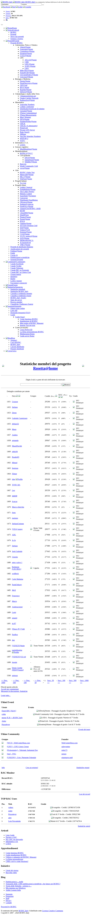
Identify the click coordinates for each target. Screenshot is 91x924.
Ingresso (15, 468)
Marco (14, 601)
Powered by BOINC (8, 907)
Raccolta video (11, 873)
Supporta (9, 894)
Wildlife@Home (31, 162)
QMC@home (25, 245)
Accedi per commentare (10, 689)
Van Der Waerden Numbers (30, 136)
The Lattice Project (27, 192)
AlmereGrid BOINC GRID (30, 209)
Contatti (9, 903)
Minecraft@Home (27, 175)
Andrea (15, 435)
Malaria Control (26, 194)
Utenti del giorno (12, 870)
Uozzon (15, 402)
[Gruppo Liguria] (31, 568)
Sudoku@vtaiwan (26, 204)
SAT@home (24, 238)
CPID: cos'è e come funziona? (17, 861)
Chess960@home (26, 213)
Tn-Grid (23, 183)
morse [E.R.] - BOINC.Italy (12, 718)
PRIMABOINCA (26, 240)
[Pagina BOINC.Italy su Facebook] (5, 7)
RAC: (7, 18)
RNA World (24, 87)
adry (10, 818)
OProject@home (26, 202)
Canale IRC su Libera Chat (20, 272)
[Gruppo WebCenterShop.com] (3, 743)
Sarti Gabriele (17, 551)
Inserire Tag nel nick (27, 325)
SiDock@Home (26, 92)
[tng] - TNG (11, 754)
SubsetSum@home (32, 160)
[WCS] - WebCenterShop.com (18, 743)
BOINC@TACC (26, 153)
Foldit (12, 253)
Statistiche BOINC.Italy (19, 291)
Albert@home (25, 47)
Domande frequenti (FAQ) (20, 313)
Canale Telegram (16, 268)
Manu (14, 429)
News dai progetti (17, 37)
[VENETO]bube (18, 646)
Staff (7, 898)
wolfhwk (15, 574)
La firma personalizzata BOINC (32, 332)
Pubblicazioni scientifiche (20, 257)
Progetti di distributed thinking (21, 247)
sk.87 (14, 623)
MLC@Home (25, 177)
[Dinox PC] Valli (18, 629)
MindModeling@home (28, 149)
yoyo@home (25, 168)
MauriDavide (17, 446)
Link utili (13, 311)
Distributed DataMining (29, 200)
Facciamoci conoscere (18, 283)
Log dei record (84, 794)
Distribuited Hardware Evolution (32, 109)
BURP (22, 211)
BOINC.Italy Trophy (18, 298)
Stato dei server (16, 300)
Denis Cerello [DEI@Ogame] (18, 669)
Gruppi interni (15, 274)
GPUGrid (23, 85)
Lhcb (27, 68)
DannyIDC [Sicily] (9, 711)
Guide (12, 315)
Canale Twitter (15, 266)
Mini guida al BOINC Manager (31, 323)
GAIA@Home (25, 56)
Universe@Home (26, 77)
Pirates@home (25, 217)
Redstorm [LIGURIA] (16, 568)
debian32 (15, 424)
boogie (14, 662)
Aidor (4, 721)
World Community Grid (29, 166)
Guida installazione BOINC (16, 855)
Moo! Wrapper (25, 117)
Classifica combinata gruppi (20, 296)
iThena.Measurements (28, 115)
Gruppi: (8, 13)
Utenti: (8, 11)
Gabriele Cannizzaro (19, 418)
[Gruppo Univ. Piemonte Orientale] (3, 758)
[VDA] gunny (17, 529)
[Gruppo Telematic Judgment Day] (3, 750)
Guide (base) (20, 317)
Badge (12, 279)
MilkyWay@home (27, 71)
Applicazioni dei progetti (19, 249)
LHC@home (29, 64)
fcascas (14, 501)
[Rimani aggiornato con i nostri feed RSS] (27, 7)
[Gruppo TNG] (3, 754)
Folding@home (16, 251)
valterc (10, 807)
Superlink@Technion (28, 196)
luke (13, 479)
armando (15, 440)
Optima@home (25, 223)
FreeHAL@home (26, 206)
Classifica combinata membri (21, 294)
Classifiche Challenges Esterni (21, 304)
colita (4, 714)
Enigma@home (26, 232)
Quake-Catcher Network (29, 98)
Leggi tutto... (6, 695)
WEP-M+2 (24, 138)
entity (10, 811)
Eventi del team (84, 729)
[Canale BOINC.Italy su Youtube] (13, 7)
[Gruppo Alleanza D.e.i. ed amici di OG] (31, 669)
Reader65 (15, 457)
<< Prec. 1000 (4, 681)
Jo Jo (14, 540)
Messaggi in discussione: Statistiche (14, 691)
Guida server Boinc (27, 336)
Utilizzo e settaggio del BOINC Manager (21, 857)
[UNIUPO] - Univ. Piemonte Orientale (21, 758)
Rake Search (24, 132)
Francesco (16, 596)
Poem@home (25, 219)
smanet (14, 618)
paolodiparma (17, 650)
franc (14, 513)
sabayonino (65, 747)
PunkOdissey (17, 585)
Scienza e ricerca (16, 39)
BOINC (13, 32)
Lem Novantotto (14, 821)
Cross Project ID (26, 330)
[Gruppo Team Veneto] (31, 646)
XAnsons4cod (25, 243)
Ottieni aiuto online (17, 308)
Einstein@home (26, 54)
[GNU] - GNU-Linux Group (18, 747)
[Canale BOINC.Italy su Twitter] (19, 7)
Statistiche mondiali (17, 289)
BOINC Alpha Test (27, 172)
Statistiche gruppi (82, 768)
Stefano (15, 407)
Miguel (14, 463)
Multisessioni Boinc (27, 334)
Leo (13, 490)
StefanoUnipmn (18, 524)
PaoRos (15, 635)
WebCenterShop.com (69, 743)
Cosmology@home (27, 51)
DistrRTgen (24, 215)
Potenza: (8, 16)
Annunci (13, 340)
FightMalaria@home (27, 189)
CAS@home (25, 234)
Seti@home (24, 228)
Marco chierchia (18, 507)
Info (3, 768)
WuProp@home (26, 179)
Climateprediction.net (28, 96)
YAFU (22, 141)
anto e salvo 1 (17, 562)
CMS (27, 62)
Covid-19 (14, 255)
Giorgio (15, 557)
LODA (22, 145)
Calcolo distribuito (17, 347)
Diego (14, 413)
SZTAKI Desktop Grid (28, 226)
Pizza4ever (6, 725)
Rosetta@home (25, 90)
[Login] (43, 4)
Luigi (14, 612)
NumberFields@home (28, 121)
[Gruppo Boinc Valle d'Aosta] (31, 529)
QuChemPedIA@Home (29, 75)
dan (13, 640)
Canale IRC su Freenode (19, 270)
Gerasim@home (26, 111)
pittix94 (15, 452)
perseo (63, 754)
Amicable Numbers (27, 104)
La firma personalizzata (14, 859)
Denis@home (25, 81)
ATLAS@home (31, 60)
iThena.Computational (28, 113)
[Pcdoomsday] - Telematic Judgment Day (22, 750)
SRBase (23, 134)
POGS (22, 221)
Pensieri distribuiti (17, 349)
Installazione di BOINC (29, 321)
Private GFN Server (27, 130)
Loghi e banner (16, 281)
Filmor (14, 474)
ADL (14, 535)
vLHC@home (30, 66)
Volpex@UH (25, 230)
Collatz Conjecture (27, 107)
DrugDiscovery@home (28, 83)
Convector (24, 198)
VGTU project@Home (28, 236)
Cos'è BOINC (15, 342)
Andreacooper (17, 607)
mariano (15, 518)
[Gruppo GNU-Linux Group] (3, 747)
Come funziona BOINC (29, 319)
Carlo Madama (17, 579)
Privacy (8, 901)
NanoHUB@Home (27, 73)
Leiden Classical (26, 187)
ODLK (22, 124)
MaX (14, 590)
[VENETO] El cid (19, 657)
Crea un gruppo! (32, 768)
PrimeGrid (24, 128)
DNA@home (30, 158)
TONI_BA (16, 485)
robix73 (64, 750)
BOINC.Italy (15, 345)
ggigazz (15, 676)
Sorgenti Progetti (16, 260)
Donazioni (10, 896)
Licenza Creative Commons (52, 911)
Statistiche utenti (84, 826)
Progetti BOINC (16, 43)
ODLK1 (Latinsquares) (28, 126)
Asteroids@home (26, 49)
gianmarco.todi (67, 758)
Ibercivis (23, 164)
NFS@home (24, 119)
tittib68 (14, 496)
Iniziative (13, 277)
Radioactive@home (27, 100)
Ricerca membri (16, 302)
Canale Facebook (16, 264)
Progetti (13, 34)
